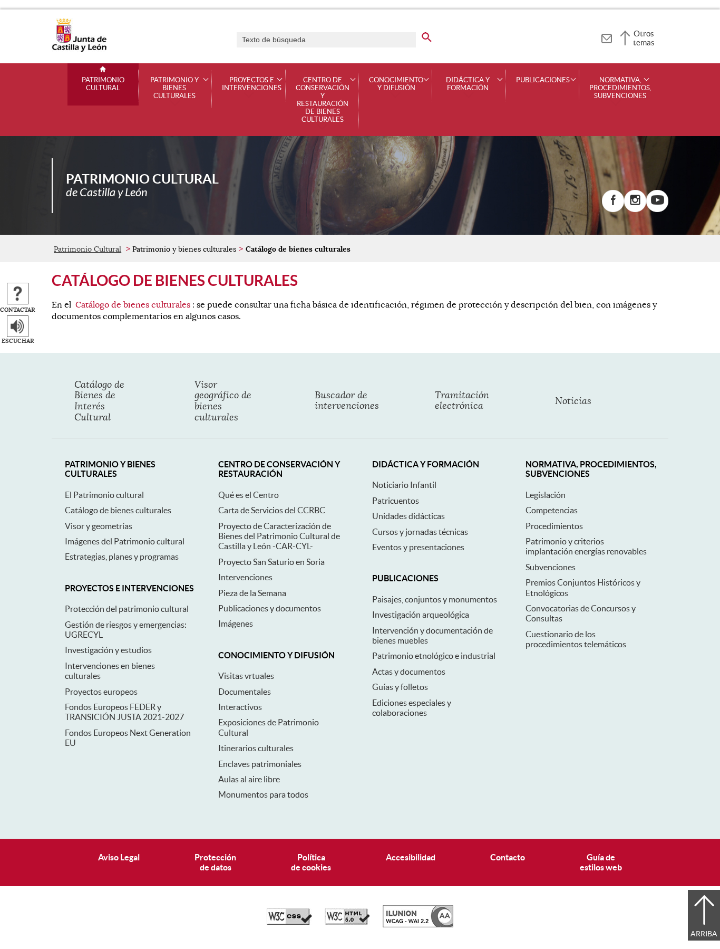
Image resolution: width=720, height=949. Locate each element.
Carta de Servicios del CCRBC (271, 510)
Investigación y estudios (108, 650)
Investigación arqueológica (420, 614)
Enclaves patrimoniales (259, 764)
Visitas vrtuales (246, 675)
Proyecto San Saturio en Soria (271, 562)
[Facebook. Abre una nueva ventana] (613, 201)
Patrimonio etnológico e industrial (433, 655)
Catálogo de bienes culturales (132, 305)
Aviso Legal (119, 857)
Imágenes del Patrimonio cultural (124, 541)
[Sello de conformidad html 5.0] (347, 922)
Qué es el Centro (248, 495)
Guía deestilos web (601, 862)
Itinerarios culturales (256, 748)
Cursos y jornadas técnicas (420, 531)
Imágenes (235, 623)
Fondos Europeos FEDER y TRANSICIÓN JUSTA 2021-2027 (124, 712)
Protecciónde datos (215, 862)
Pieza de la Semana (252, 593)
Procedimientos (554, 526)
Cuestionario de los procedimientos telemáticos (576, 639)
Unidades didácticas (408, 516)
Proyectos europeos (101, 691)
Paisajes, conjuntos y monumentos (434, 599)
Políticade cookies (311, 862)
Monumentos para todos (263, 794)
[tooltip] (606, 37)
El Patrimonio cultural (104, 495)
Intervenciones (245, 577)
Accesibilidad (410, 857)
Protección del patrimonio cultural (127, 609)
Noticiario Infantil (404, 485)
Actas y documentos (408, 671)
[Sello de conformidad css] (289, 922)
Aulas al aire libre (249, 779)
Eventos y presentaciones (418, 547)
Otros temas (644, 38)
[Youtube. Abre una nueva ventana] (657, 201)
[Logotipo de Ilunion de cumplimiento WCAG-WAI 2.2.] (418, 924)
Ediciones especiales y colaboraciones (411, 707)
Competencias (552, 510)
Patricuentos (395, 500)
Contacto (507, 857)
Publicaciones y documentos (269, 608)
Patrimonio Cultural (103, 84)
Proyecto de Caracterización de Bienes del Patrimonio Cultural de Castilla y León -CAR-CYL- (279, 536)
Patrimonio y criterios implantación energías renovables (586, 546)
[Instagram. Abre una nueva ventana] (635, 201)
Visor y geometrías (98, 526)
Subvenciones (551, 567)
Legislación (546, 495)
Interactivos (240, 707)
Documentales (244, 691)
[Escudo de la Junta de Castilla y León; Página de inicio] (79, 49)
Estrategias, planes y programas (122, 556)
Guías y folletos (400, 687)
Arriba (703, 933)
